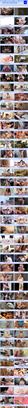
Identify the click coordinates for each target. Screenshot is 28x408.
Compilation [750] (21, 205)
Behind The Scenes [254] (21, 357)
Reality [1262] (7, 129)
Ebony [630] (21, 148)
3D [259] (7, 338)
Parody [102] (7, 262)
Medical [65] (21, 91)
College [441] (21, 167)
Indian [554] (7, 319)
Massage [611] (21, 319)
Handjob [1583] (7, 186)
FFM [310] (7, 167)
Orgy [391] (7, 205)
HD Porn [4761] (21, 300)
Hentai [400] (7, 243)
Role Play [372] (21, 243)
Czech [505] (21, 281)
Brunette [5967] (7, 148)
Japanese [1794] (7, 91)
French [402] (7, 224)
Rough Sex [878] (7, 72)
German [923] (21, 34)
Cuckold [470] (7, 281)
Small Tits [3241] (21, 72)
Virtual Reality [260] (21, 338)
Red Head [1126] (21, 129)
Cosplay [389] (7, 300)
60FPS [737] (21, 224)
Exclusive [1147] (7, 110)
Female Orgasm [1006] (21, 110)
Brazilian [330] (7, 357)
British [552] (21, 262)
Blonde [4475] (7, 34)
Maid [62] (21, 186)
